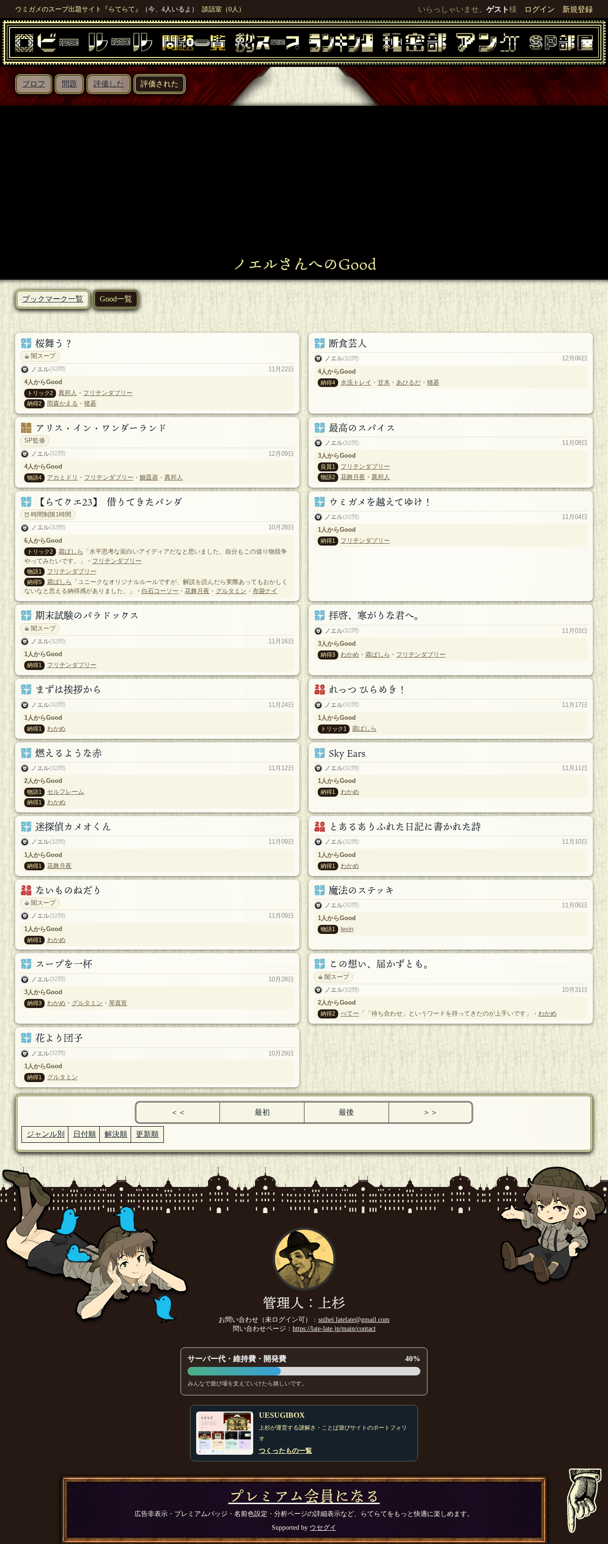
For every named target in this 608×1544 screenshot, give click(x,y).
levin (347, 928)
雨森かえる (62, 403)
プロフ (33, 84)
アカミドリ (62, 477)
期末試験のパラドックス (87, 615)
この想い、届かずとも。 (381, 964)
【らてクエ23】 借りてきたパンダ (108, 502)
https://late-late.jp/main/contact (334, 1328)
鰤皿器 (149, 477)
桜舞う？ (54, 343)
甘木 (384, 382)
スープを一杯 (63, 964)
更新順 (147, 1134)
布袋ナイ (265, 590)
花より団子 (59, 1038)
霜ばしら (70, 551)
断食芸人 (348, 343)
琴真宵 (118, 1003)
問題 (69, 84)
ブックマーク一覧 (52, 299)
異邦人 (67, 392)
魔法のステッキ (361, 890)
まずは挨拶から (68, 689)
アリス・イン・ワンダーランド (101, 428)
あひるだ (408, 382)
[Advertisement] (304, 184)
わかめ (350, 654)
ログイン (539, 9)
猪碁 (90, 403)
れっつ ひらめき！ (368, 689)
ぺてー (350, 1013)
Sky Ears (347, 753)
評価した (109, 84)
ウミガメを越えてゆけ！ (380, 502)
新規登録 (577, 9)
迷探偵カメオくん (73, 826)
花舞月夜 (353, 476)
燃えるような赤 (68, 753)
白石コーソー (160, 590)
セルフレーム (65, 791)
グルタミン (231, 590)
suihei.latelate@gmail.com (354, 1319)
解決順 (115, 1134)
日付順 (84, 1134)
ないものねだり (68, 890)
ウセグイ (323, 1527)
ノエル (40, 369)
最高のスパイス (362, 428)
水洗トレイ (356, 382)
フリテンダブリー (108, 392)
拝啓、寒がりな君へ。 (376, 615)
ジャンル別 (46, 1134)
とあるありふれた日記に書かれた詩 (405, 826)
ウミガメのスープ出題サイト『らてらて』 (78, 9)
